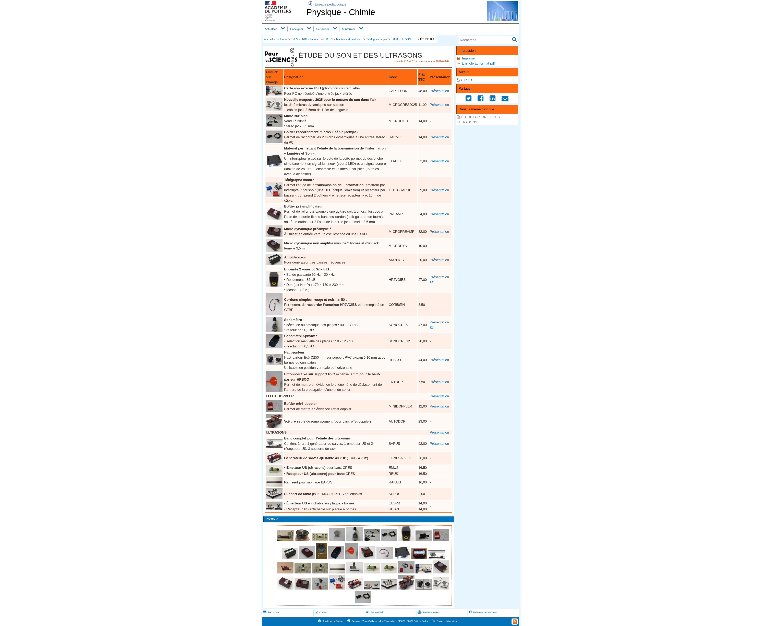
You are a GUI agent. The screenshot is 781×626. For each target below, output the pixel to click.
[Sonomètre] (274, 331)
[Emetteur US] (274, 475)
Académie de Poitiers (333, 621)
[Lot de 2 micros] (274, 126)
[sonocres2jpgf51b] (274, 346)
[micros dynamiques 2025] (274, 110)
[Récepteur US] (389, 572)
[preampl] (274, 219)
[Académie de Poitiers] (283, 20)
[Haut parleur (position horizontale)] (303, 540)
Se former (322, 29)
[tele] (320, 588)
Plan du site (271, 612)
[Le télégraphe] (407, 572)
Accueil (268, 39)
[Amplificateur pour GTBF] (274, 264)
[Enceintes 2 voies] (274, 286)
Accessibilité (374, 612)
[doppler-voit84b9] (286, 572)
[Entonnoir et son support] (274, 391)
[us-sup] (274, 498)
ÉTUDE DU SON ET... (404, 39)
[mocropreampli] (274, 236)
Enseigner (296, 29)
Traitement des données (483, 612)
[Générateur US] (274, 462)
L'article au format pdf (478, 63)
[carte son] (274, 94)
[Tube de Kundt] (286, 540)
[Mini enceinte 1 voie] (424, 540)
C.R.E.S (328, 39)
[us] (274, 509)
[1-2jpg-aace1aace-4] (274, 166)
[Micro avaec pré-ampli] (307, 558)
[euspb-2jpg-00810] (303, 572)
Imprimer (469, 58)
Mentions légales (429, 612)
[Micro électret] (320, 540)
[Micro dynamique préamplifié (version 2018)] (367, 558)
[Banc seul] (274, 485)
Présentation (439, 91)
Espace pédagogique (327, 4)
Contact (321, 612)
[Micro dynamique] (337, 540)
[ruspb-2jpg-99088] (320, 572)
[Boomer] (274, 364)
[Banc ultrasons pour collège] (274, 446)
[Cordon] (274, 314)
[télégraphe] (274, 196)
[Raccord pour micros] (274, 142)
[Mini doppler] (274, 411)
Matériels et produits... (349, 39)
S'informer (348, 29)
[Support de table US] (355, 572)
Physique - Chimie (340, 12)
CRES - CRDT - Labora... (305, 39)
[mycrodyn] (274, 251)
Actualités (271, 29)
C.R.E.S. (467, 80)
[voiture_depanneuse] (274, 427)
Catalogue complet (377, 39)
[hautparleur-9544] (322, 558)
